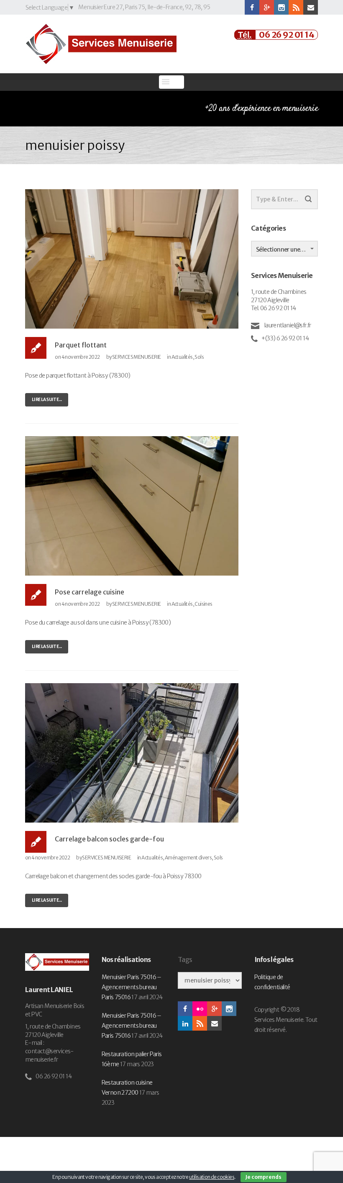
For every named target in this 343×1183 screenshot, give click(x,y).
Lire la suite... (46, 399)
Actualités (182, 357)
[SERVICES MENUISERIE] (101, 44)
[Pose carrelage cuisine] (131, 505)
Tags (185, 959)
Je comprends (264, 1177)
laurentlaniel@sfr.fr (287, 325)
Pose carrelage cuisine (89, 592)
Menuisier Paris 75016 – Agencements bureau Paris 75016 (131, 987)
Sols (199, 357)
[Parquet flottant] (131, 258)
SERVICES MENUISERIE (136, 357)
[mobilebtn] (171, 82)
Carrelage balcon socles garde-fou (109, 839)
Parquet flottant (81, 345)
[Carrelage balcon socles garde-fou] (131, 752)
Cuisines (203, 604)
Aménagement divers (188, 857)
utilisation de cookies (211, 1177)
